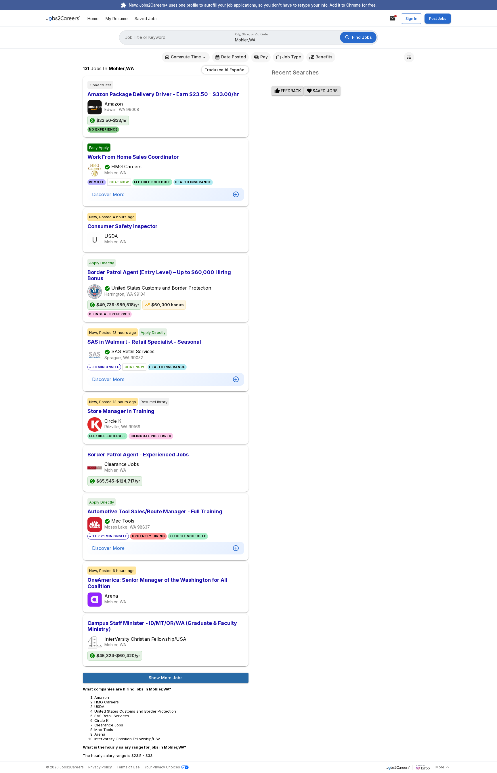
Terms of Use (128, 767)
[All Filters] (409, 57)
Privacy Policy (100, 767)
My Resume (117, 18)
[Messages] (392, 18)
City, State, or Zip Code (251, 34)
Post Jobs (437, 18)
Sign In (411, 18)
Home (93, 18)
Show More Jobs (166, 677)
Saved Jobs (146, 18)
